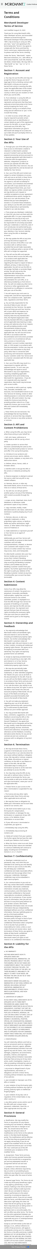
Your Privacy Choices (19, 1247)
